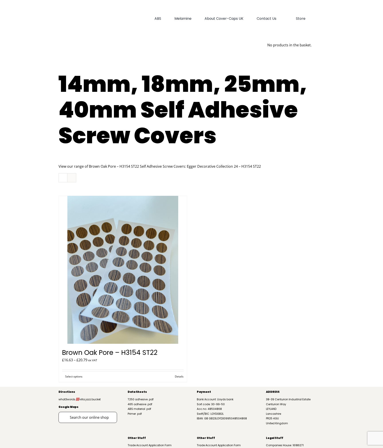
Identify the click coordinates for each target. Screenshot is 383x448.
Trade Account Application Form (150, 445)
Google (64, 407)
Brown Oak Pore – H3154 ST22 (109, 352)
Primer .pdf (135, 414)
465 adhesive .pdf (140, 404)
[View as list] (71, 177)
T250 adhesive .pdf (141, 399)
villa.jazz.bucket (88, 399)
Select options (73, 376)
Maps (74, 407)
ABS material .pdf (139, 409)
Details (179, 376)
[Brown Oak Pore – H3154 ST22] (123, 270)
